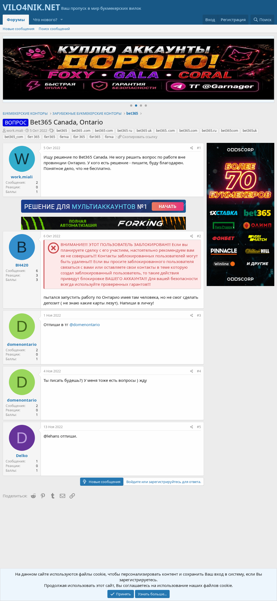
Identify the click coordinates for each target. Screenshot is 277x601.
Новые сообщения (18, 28)
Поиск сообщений (54, 28)
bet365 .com (81, 130)
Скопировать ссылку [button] (139, 136)
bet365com (229, 130)
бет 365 (33, 136)
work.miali (14, 130)
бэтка (109, 136)
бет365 (49, 136)
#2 (199, 236)
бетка (64, 136)
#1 (199, 148)
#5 (199, 427)
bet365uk (250, 130)
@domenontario (85, 324)
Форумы (16, 19)
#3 (199, 315)
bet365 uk (144, 130)
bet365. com (165, 130)
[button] (61, 20)
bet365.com (188, 130)
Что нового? (45, 19)
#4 (199, 371)
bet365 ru (124, 130)
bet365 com (104, 130)
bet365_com (14, 136)
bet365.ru (209, 130)
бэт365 (95, 136)
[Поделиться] (191, 148)
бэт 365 (79, 136)
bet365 (62, 130)
